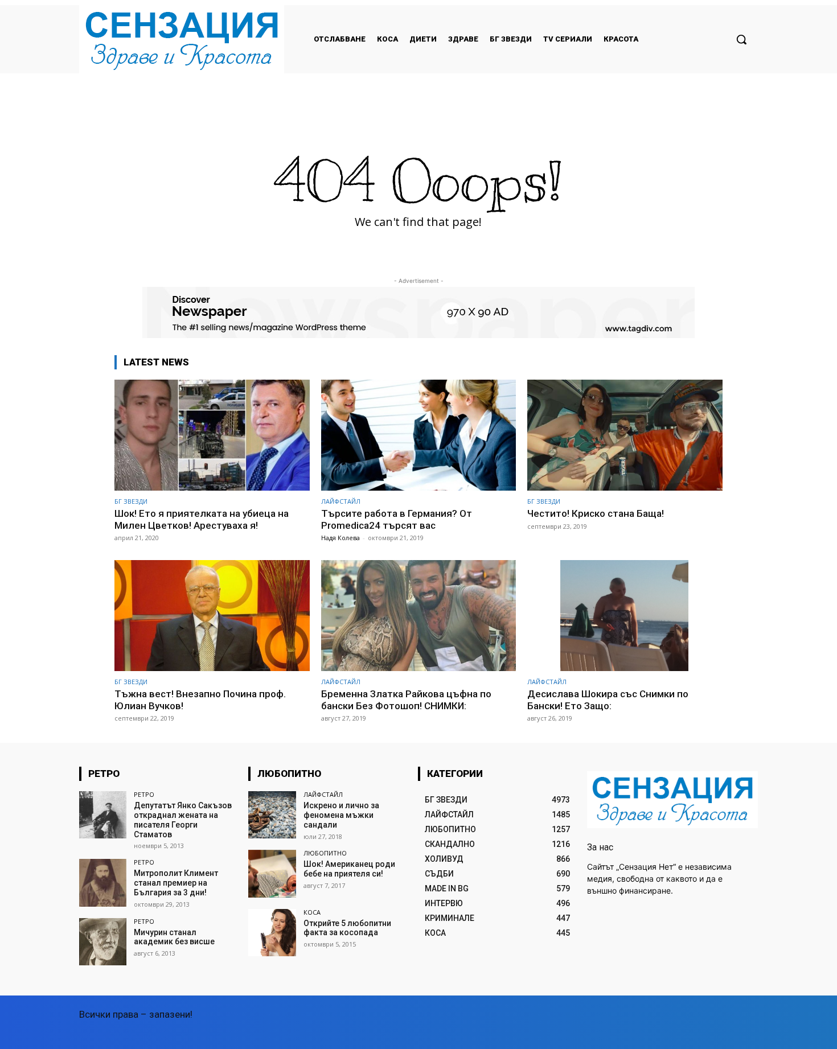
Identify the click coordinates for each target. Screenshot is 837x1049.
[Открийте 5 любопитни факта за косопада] (272, 932)
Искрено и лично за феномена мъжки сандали (341, 815)
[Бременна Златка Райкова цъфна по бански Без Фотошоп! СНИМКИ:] (418, 615)
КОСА (312, 912)
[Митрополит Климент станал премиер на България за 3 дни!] (102, 882)
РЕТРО (144, 794)
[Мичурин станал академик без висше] (102, 941)
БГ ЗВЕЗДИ (130, 501)
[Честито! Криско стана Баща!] (625, 435)
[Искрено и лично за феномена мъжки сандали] (272, 814)
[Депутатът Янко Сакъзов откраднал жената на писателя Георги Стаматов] (102, 814)
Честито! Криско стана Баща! (595, 513)
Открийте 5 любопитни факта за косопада (347, 928)
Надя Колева (340, 537)
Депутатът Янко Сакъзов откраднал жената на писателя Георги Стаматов (183, 819)
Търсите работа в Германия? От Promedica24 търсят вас (396, 519)
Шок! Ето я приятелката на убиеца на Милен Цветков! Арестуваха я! (201, 519)
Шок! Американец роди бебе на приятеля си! (349, 868)
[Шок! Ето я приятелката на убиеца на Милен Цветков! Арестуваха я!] (212, 435)
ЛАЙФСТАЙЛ (340, 501)
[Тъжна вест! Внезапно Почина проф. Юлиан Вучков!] (212, 615)
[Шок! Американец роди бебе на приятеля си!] (272, 873)
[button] (741, 39)
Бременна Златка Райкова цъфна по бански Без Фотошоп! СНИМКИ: (406, 699)
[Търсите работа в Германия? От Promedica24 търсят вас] (418, 435)
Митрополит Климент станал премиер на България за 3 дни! (176, 883)
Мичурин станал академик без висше (174, 937)
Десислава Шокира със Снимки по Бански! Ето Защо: (607, 699)
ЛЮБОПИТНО (325, 853)
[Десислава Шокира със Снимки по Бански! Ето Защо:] (625, 615)
